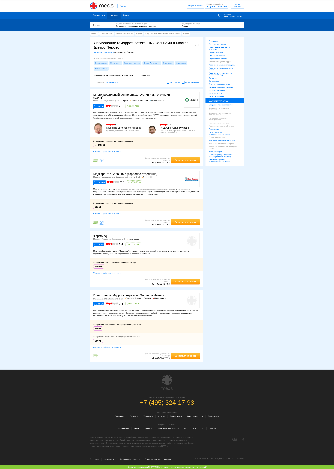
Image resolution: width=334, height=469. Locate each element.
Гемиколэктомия (216, 52)
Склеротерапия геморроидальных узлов (219, 133)
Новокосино (167, 63)
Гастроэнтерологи (195, 416)
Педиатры (134, 416)
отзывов (99, 182)
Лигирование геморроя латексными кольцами (219, 101)
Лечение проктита (216, 97)
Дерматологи (213, 416)
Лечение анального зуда (219, 84)
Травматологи (176, 416)
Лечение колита (215, 94)
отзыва (99, 106)
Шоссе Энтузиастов (151, 63)
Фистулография (215, 152)
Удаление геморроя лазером (221, 143)
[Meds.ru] (167, 382)
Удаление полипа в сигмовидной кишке (223, 147)
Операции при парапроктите (221, 105)
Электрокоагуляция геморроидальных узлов (219, 161)
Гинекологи (119, 416)
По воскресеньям (192, 82)
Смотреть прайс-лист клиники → (107, 151)
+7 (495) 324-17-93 (217, 5)
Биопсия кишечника (217, 44)
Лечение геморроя (217, 90)
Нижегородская (101, 69)
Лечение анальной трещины (221, 87)
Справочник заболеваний (168, 428)
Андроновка (181, 63)
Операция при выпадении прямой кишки (220, 114)
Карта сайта (109, 459)
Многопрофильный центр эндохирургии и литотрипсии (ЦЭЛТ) (131, 96)
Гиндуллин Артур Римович (174, 127)
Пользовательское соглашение (158, 459)
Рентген (212, 428)
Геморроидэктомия (217, 55)
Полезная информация (130, 459)
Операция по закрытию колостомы (219, 109)
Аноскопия (213, 41)
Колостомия (214, 78)
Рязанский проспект (132, 63)
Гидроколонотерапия (218, 58)
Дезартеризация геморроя (220, 62)
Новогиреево (115, 63)
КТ (203, 428)
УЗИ (194, 428)
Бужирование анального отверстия (219, 48)
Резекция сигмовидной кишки (221, 126)
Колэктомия (214, 81)
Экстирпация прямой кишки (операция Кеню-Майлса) (220, 156)
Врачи (126, 15)
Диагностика (99, 15)
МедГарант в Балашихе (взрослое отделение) (125, 174)
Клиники (114, 15)
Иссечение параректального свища (221, 69)
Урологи (161, 416)
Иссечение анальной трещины (222, 65)
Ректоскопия (214, 129)
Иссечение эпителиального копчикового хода (220, 74)
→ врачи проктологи (104, 52)
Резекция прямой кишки (219, 123)
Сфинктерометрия (217, 137)
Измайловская (101, 63)
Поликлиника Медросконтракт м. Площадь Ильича (128, 295)
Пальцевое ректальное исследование (218, 119)
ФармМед (100, 236)
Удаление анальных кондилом (222, 140)
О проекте (94, 459)
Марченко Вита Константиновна (123, 127)
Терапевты (148, 416)
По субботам (175, 82)
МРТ (186, 428)
